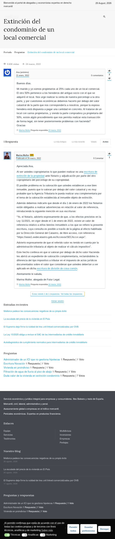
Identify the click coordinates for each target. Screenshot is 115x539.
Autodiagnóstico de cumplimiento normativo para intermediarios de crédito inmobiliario (45, 342)
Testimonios (9, 438)
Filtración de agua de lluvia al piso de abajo (28, 371)
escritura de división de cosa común (57, 268)
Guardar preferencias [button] (88, 529)
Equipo (7, 430)
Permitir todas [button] (73, 529)
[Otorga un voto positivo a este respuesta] (109, 154)
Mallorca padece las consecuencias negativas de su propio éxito (35, 311)
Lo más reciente (78, 142)
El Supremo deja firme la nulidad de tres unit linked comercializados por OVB (41, 326)
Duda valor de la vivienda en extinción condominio (32, 375)
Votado (94, 142)
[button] (7, 535)
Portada (8, 52)
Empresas (65, 438)
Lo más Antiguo (60, 142)
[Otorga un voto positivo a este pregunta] (109, 71)
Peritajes (64, 442)
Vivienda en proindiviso (16, 367)
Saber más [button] (47, 530)
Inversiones (65, 434)
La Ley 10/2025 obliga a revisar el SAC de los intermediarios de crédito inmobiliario (44, 334)
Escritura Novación (14, 363)
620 (31, 155)
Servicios (8, 434)
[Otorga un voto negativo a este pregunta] (109, 79)
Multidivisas (65, 430)
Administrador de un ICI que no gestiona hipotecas (32, 359)
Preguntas (19, 52)
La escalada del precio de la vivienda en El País (27, 318)
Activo (105, 142)
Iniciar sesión (57, 301)
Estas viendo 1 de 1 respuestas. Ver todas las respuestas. (57, 294)
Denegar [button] (104, 529)
